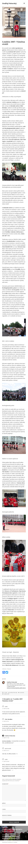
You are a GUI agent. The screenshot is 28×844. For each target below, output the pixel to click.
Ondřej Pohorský (9, 3)
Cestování (22, 692)
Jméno (4, 803)
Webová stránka (7, 815)
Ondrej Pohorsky (10, 735)
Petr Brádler (8, 719)
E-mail (4, 809)
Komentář (5, 784)
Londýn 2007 (6, 694)
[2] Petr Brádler (6, 741)
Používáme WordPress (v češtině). (9, 842)
